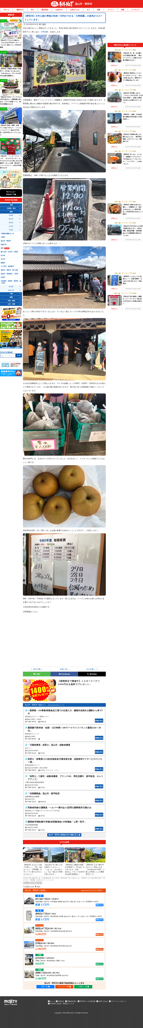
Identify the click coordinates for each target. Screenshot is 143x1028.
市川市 (3, 259)
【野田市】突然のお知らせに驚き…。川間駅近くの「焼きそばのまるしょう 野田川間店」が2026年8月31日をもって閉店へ (133, 209)
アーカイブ (135, 10)
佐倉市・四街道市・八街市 (9, 274)
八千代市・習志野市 (7, 266)
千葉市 (3, 237)
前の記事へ (37, 669)
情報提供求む (72, 1001)
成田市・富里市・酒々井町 (9, 270)
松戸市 (3, 255)
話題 (98, 10)
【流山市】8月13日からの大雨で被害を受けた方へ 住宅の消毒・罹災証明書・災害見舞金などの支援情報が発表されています (133, 230)
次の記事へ (90, 669)
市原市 (3, 277)
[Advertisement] (125, 28)
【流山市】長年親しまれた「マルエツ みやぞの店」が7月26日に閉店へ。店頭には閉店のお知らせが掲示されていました (133, 97)
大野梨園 (44, 32)
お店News (59, 10)
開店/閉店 (45, 10)
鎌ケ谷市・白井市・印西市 (9, 252)
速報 (122, 10)
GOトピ (6, 10)
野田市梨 (39, 883)
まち (88, 10)
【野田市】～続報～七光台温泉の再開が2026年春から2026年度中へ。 (132, 117)
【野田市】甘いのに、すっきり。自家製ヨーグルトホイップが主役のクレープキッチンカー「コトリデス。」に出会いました (132, 159)
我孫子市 (4, 244)
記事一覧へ (64, 669)
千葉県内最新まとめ (7, 233)
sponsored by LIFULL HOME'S (92, 890)
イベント (111, 10)
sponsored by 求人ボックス (56, 705)
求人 (32, 10)
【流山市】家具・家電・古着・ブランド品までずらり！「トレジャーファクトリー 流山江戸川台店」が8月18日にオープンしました (11, 130)
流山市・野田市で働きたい (35, 705)
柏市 (5, 248)
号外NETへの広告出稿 (87, 1001)
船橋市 (3, 263)
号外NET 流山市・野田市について (62, 1004)
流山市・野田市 (83, 3)
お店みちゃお (74, 10)
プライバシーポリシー (119, 1001)
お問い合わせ (103, 1001)
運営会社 (61, 1001)
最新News (20, 10)
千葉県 (43, 24)
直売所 (32, 883)
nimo (38, 886)
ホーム (52, 1001)
